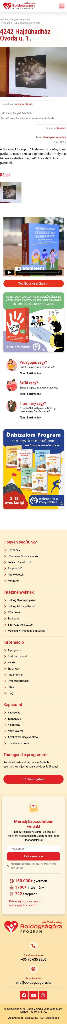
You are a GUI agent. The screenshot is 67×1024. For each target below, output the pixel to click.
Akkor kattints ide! (30, 373)
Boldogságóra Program (19, 6)
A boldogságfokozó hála (54, 137)
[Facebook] (24, 995)
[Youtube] (33, 995)
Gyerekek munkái (21, 19)
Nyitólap (4, 19)
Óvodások (61, 127)
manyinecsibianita (24, 103)
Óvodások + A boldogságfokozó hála (20, 23)
